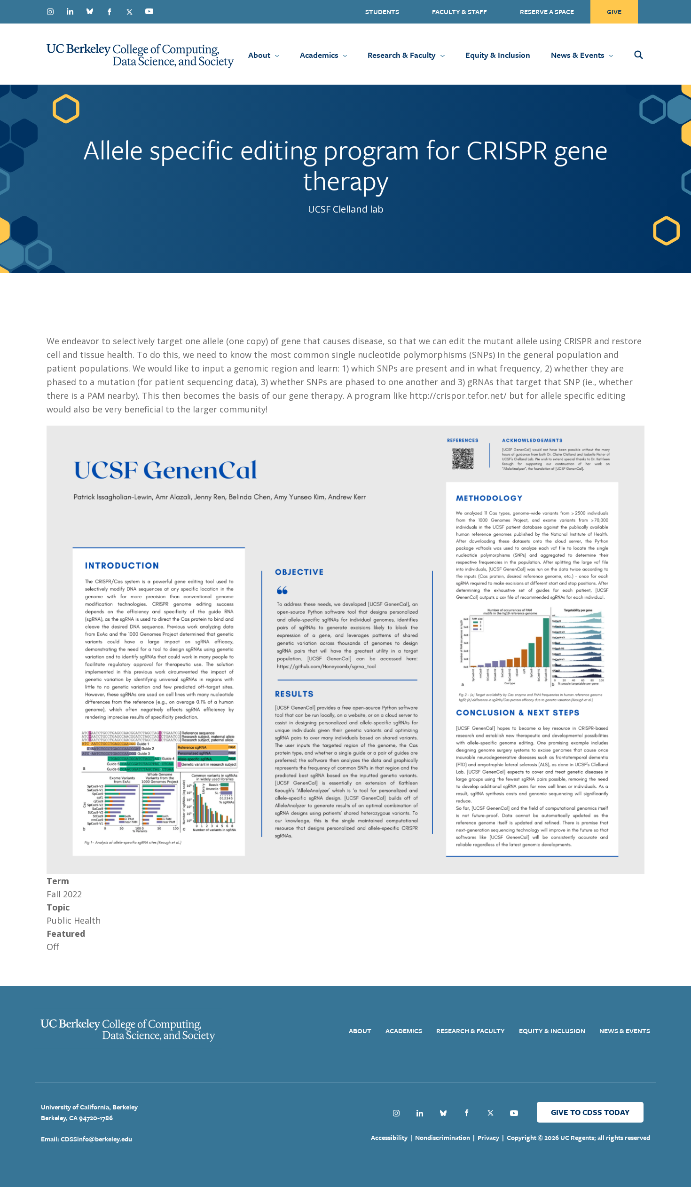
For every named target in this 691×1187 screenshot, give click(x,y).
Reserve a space (547, 11)
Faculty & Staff (459, 11)
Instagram (50, 12)
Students (382, 11)
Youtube (149, 11)
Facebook (109, 12)
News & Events (578, 55)
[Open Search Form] (651, 54)
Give (614, 11)
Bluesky (90, 11)
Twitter (129, 12)
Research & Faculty (402, 55)
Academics (319, 55)
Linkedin (70, 11)
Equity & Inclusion (497, 55)
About (259, 55)
